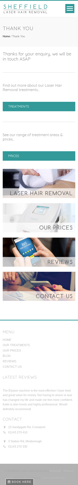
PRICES (13, 156)
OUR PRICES (12, 350)
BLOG (7, 355)
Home (6, 36)
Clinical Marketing (52, 477)
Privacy (68, 470)
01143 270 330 (17, 446)
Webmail (55, 470)
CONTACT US (12, 366)
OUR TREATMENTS (16, 345)
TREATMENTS (18, 106)
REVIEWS (9, 361)
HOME (7, 339)
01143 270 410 (17, 432)
